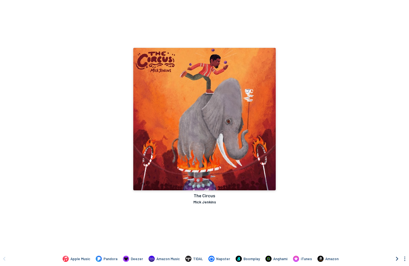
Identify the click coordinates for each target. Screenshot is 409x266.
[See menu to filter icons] (404, 259)
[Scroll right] (397, 259)
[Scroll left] (4, 259)
